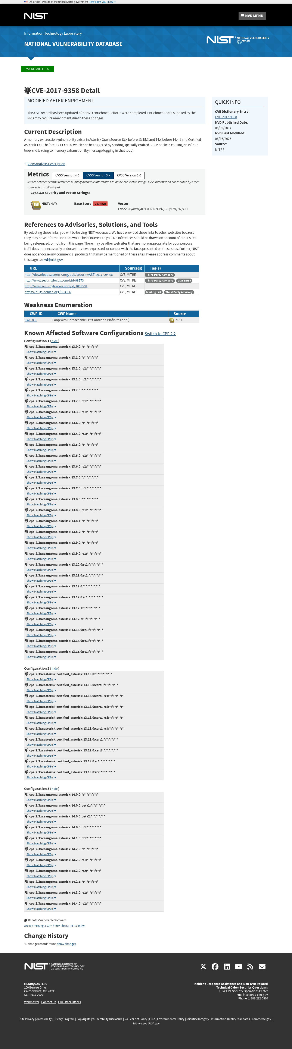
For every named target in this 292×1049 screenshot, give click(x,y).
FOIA (152, 1019)
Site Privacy (27, 1019)
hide (54, 341)
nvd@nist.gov (52, 259)
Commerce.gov (261, 1019)
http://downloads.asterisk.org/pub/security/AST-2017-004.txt (69, 275)
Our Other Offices (69, 1002)
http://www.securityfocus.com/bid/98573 (54, 280)
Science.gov (140, 1023)
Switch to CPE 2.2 (160, 333)
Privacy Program (64, 1019)
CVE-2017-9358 (226, 117)
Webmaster (31, 1002)
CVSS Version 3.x (98, 175)
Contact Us (48, 1002)
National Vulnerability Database (73, 44)
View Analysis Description (46, 164)
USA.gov (154, 1023)
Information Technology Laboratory (53, 33)
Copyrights (83, 1019)
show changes (66, 944)
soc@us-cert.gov (257, 995)
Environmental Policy (170, 1019)
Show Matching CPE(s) (40, 352)
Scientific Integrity (197, 1019)
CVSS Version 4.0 (67, 175)
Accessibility (44, 1019)
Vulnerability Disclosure (107, 1019)
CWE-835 (31, 320)
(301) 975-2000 (33, 995)
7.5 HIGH (100, 204)
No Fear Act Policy (135, 1019)
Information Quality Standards (230, 1019)
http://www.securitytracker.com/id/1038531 (56, 286)
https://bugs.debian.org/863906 (48, 292)
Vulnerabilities (37, 69)
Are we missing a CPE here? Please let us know (54, 926)
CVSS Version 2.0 (129, 175)
